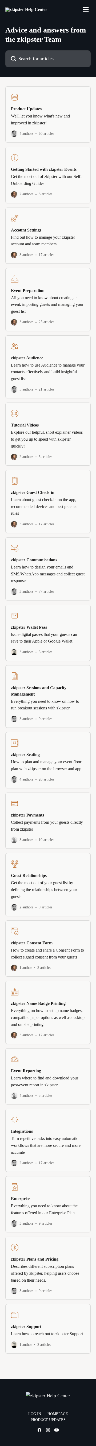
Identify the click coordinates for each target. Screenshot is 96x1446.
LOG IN (34, 1414)
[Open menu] (86, 9)
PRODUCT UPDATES (48, 1420)
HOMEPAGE (57, 1414)
